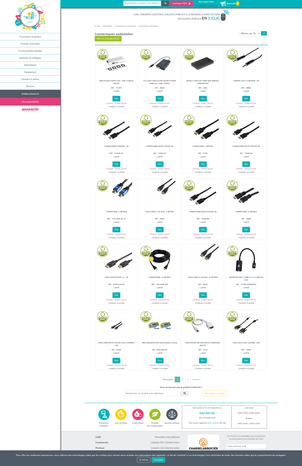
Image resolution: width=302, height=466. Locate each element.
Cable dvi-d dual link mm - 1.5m (246, 343)
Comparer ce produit (116, 106)
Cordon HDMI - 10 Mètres (246, 212)
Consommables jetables (30, 51)
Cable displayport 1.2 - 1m (116, 277)
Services (30, 86)
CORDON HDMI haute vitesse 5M (202, 212)
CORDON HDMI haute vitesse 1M (159, 146)
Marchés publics (173, 448)
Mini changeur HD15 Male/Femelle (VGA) (159, 343)
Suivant (196, 379)
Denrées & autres (30, 79)
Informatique (30, 65)
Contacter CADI (157, 448)
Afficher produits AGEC (108, 38)
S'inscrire (213, 5)
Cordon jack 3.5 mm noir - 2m (246, 81)
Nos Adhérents (173, 437)
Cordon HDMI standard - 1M (116, 146)
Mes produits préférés (30, 101)
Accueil (97, 26)
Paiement (169, 442)
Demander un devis (214, 393)
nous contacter (213, 423)
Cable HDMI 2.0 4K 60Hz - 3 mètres (159, 212)
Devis (177, 442)
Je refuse (143, 459)
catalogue (180, 3)
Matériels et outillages (30, 58)
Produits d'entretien (30, 43)
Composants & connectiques (125, 26)
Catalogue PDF (157, 442)
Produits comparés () (30, 94)
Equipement (30, 72)
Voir (116, 98)
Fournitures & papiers (30, 36)
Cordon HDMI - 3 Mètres (203, 146)
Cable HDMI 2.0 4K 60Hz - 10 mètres (203, 277)
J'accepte (158, 459)
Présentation (160, 437)
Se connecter (201, 5)
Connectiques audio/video (148, 26)
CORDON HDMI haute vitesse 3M (246, 146)
